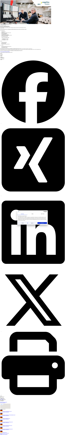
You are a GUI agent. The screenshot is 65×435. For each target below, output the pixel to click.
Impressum (1, 434)
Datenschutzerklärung (5, 434)
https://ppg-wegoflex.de (2, 402)
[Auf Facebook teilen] (33, 123)
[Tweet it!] (33, 331)
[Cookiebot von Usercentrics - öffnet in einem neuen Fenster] (44, 211)
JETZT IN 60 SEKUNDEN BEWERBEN (5, 51)
